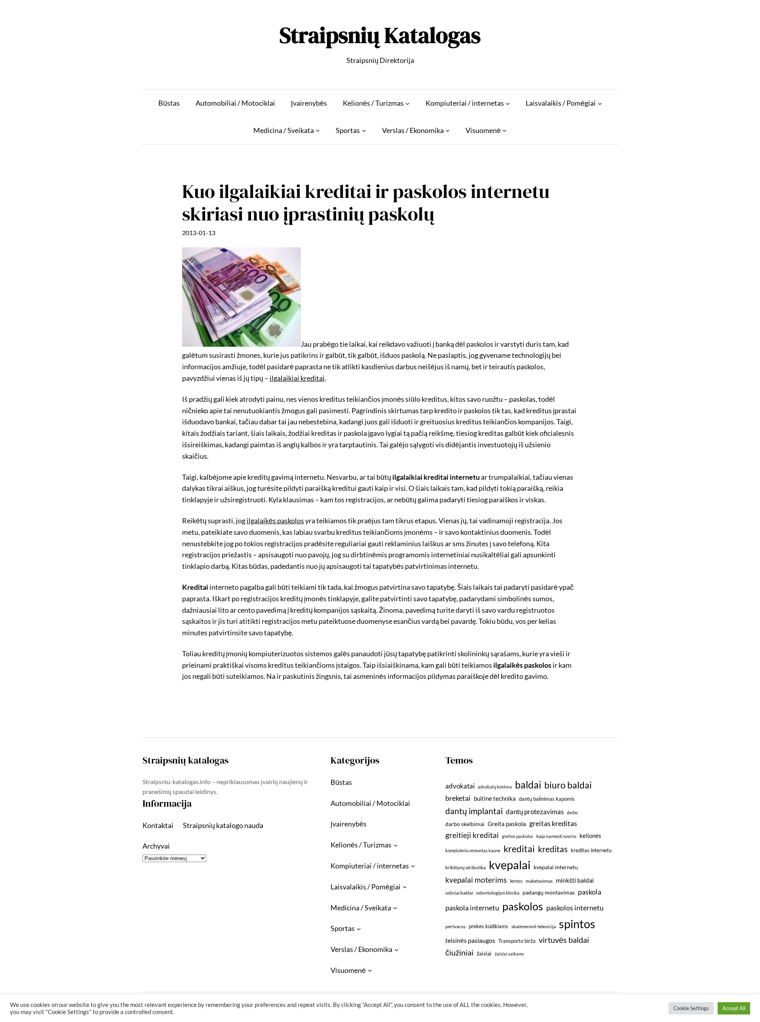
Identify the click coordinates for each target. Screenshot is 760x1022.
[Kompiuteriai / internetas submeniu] (507, 103)
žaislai (484, 953)
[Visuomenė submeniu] (504, 130)
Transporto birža (517, 941)
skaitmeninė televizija (533, 926)
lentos (516, 880)
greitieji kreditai (472, 835)
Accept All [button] (733, 1008)
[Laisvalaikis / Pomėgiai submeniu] (600, 103)
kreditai (519, 848)
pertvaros (455, 926)
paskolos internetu (575, 907)
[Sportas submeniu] (364, 130)
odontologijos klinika (497, 893)
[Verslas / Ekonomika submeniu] (447, 130)
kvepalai (509, 865)
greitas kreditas (553, 823)
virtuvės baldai (564, 939)
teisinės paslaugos (470, 940)
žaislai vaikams (509, 953)
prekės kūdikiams (488, 926)
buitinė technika (495, 798)
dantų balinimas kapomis (547, 799)
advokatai (460, 786)
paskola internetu (472, 907)
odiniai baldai (459, 893)
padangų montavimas (548, 892)
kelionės (590, 835)
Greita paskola (507, 823)
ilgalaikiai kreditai (297, 378)
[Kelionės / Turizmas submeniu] (407, 103)
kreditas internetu (591, 850)
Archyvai (156, 846)
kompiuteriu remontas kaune (472, 850)
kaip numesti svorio (556, 836)
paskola (589, 892)
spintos (577, 924)
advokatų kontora (495, 786)
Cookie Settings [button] (691, 1008)
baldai (528, 784)
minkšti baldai (575, 880)
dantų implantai (474, 811)
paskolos (522, 906)
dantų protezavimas (535, 812)
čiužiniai (459, 952)
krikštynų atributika (465, 867)
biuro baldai (568, 784)
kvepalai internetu (556, 867)
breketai (458, 798)
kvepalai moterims (476, 880)
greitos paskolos (517, 836)
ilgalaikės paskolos (275, 520)
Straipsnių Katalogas (380, 35)
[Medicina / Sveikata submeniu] (317, 130)
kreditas (553, 849)
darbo (572, 812)
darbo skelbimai (464, 824)
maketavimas (539, 880)
